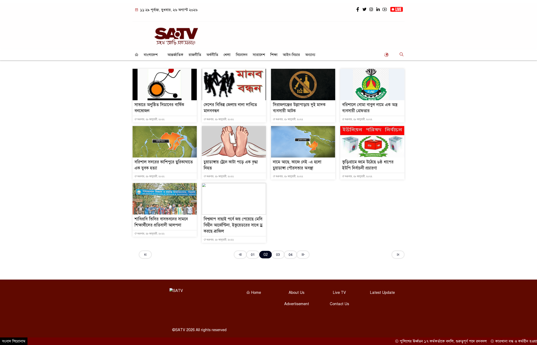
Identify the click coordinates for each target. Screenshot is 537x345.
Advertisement (296, 304)
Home (255, 292)
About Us (296, 292)
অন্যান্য (310, 54)
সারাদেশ (259, 54)
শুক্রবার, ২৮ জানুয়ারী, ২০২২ (150, 119)
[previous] (240, 254)
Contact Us (339, 304)
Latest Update (382, 292)
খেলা (227, 54)
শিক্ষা (274, 54)
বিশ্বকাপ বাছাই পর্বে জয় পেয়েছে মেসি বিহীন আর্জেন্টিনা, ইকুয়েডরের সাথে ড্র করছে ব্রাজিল (233, 225)
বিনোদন (242, 54)
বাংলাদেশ (151, 54)
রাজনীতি (195, 54)
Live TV (339, 292)
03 (278, 255)
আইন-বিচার (291, 54)
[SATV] (176, 34)
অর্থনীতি (212, 54)
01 (253, 255)
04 (290, 255)
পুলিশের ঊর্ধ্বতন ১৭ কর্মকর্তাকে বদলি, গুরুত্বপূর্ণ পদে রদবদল (433, 341)
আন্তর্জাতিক (175, 54)
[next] (303, 254)
